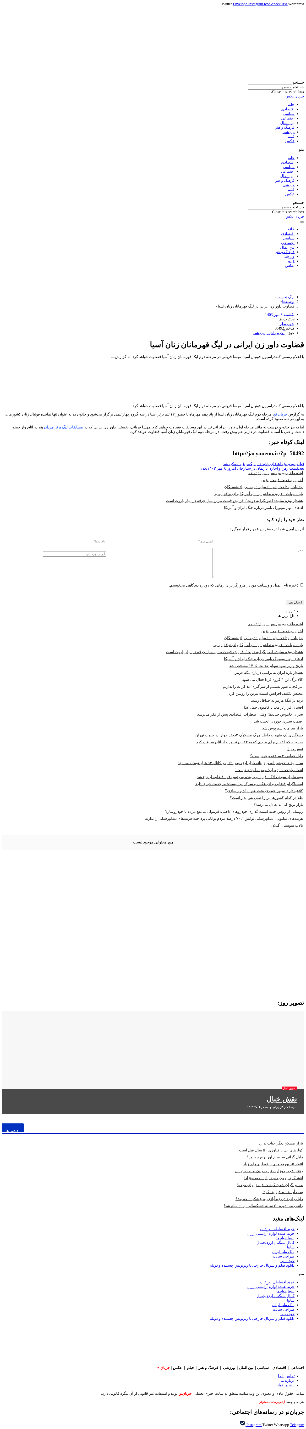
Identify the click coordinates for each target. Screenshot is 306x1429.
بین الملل (287, 123)
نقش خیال (295, 749)
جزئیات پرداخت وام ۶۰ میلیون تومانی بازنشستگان (263, 487)
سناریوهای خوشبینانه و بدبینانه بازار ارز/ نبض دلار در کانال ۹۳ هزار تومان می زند (240, 763)
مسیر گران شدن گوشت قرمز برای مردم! (270, 1185)
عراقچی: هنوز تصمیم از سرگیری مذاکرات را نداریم (263, 686)
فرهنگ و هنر (285, 127)
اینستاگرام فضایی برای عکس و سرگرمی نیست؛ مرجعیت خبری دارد (249, 784)
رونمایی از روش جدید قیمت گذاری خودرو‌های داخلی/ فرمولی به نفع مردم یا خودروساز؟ (234, 811)
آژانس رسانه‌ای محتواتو (273, 1402)
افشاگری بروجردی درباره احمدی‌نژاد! (273, 1178)
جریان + (163, 1368)
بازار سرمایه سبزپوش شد (282, 728)
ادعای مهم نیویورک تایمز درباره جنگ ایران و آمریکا (263, 508)
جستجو (298, 87)
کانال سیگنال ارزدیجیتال (276, 1243)
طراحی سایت (284, 1256)
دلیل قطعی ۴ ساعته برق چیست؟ (276, 756)
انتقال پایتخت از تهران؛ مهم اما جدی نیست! (269, 770)
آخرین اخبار (275, 333)
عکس (290, 141)
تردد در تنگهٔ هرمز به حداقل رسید (277, 700)
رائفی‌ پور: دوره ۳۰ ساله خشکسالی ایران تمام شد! (263, 1206)
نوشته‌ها (288, 302)
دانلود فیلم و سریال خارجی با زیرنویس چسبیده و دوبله (252, 1265)
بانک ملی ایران (283, 1252)
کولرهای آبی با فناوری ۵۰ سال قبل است (271, 1150)
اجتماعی (288, 118)
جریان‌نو (185, 1393)
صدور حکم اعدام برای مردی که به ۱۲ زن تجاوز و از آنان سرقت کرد (249, 742)
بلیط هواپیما (285, 1238)
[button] (153, 82)
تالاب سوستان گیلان (287, 825)
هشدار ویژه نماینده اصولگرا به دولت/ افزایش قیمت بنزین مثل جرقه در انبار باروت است (234, 501)
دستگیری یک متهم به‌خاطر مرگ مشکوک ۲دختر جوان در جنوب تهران (249, 735)
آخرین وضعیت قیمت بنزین (282, 480)
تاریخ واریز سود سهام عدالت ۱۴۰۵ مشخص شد (266, 666)
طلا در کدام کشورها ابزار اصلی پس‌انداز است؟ (266, 798)
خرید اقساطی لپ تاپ (277, 1229)
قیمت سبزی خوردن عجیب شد (278, 721)
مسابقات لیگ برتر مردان (64, 427)
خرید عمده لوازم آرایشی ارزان (271, 1233)
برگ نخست (286, 297)
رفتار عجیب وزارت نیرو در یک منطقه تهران (269, 1171)
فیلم (291, 136)
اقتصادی (288, 109)
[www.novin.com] (268, 955)
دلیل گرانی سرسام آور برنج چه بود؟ (275, 1157)
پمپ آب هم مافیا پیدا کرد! (282, 1192)
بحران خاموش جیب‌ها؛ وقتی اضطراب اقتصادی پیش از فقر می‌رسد (250, 714)
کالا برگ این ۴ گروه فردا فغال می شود (272, 679)
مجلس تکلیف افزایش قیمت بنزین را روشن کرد (266, 693)
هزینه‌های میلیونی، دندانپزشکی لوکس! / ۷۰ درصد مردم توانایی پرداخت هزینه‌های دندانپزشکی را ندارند (224, 818)
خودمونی (287, 1261)
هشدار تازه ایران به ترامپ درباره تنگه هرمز (269, 673)
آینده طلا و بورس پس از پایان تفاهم (275, 473)
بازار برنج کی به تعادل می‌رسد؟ (278, 805)
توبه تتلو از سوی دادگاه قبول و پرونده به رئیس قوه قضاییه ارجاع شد (250, 777)
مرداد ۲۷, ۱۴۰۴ (256, 1107)
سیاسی (289, 114)
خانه (291, 104)
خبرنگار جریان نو (279, 1107)
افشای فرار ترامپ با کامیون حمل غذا (273, 707)
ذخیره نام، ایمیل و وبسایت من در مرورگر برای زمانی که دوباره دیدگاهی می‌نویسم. (233, 585)
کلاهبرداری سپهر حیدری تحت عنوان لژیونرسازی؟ (264, 791)
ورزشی (289, 132)
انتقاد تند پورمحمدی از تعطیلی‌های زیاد (273, 1164)
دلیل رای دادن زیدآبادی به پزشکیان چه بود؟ (269, 1199)
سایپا (291, 1247)
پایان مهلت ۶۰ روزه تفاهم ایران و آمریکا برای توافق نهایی (258, 494)
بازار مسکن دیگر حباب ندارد (281, 1143)
